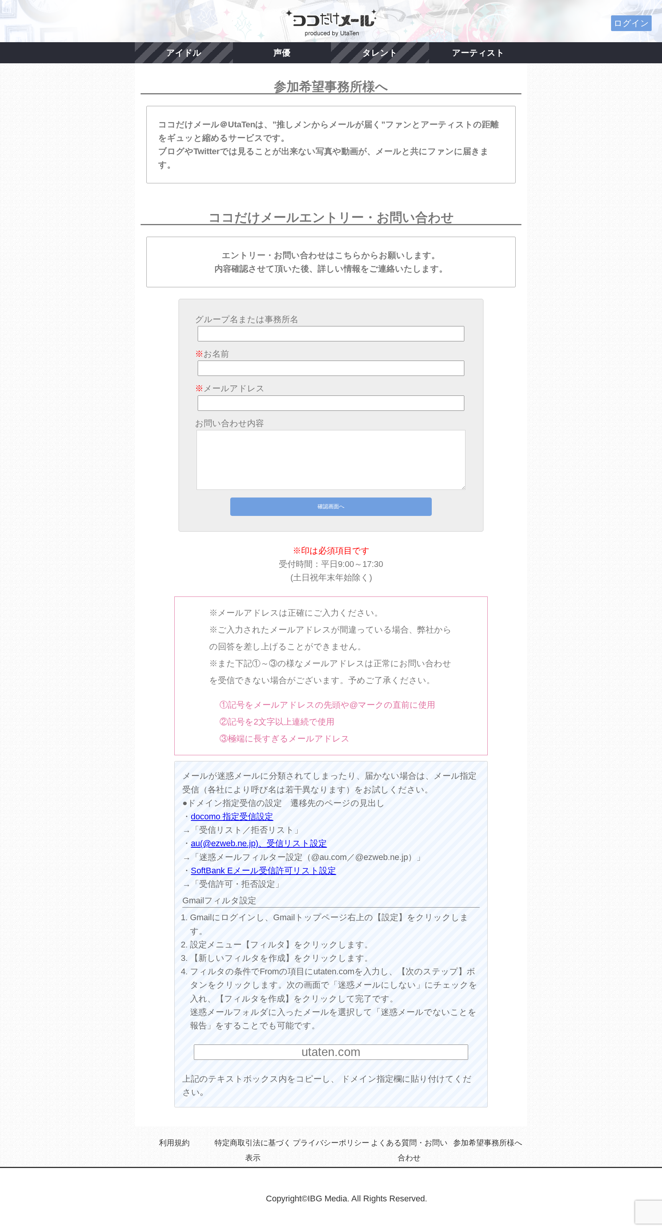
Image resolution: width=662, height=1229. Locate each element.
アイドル (184, 53)
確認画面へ (331, 506)
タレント (380, 53)
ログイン (631, 23)
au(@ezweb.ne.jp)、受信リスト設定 (259, 843)
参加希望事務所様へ (487, 1142)
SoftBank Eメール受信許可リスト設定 (263, 870)
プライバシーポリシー (331, 1142)
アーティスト (478, 53)
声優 (282, 53)
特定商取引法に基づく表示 (253, 1150)
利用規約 (174, 1142)
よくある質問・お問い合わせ (409, 1150)
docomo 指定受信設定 (232, 816)
